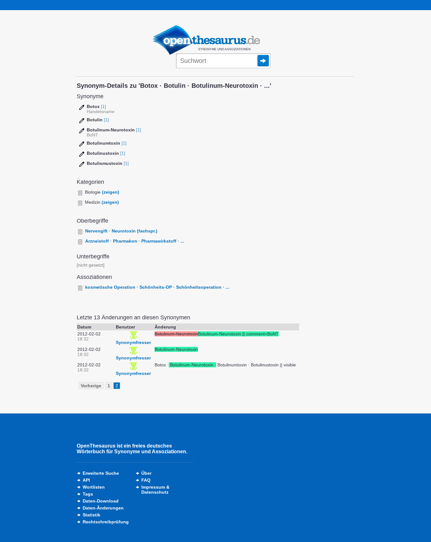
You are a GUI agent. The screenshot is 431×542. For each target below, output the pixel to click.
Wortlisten (94, 487)
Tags (88, 494)
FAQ (146, 480)
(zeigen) (110, 192)
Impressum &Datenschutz (155, 490)
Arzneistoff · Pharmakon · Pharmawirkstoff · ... (134, 241)
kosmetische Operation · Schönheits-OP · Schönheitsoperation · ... (157, 287)
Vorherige (91, 385)
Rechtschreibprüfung (106, 521)
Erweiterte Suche (101, 473)
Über (146, 473)
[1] (103, 106)
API (86, 480)
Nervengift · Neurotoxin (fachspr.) (121, 230)
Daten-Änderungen (103, 507)
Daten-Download (101, 500)
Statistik (91, 514)
